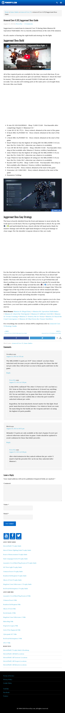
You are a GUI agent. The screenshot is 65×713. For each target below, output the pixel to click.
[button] (57, 3)
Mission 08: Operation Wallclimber (45, 311)
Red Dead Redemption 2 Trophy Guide (15, 588)
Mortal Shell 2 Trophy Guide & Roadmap (16, 650)
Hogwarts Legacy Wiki (10, 626)
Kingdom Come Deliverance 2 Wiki (14, 617)
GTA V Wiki (6, 643)
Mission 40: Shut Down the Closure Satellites (36, 319)
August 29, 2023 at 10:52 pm (15, 428)
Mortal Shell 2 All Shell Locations (13, 654)
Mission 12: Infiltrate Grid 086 (42, 314)
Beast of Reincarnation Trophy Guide (15, 554)
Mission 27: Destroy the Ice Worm (31, 316)
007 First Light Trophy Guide (12, 567)
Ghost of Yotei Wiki (9, 609)
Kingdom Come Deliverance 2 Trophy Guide (17, 584)
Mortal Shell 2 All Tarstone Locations (15, 657)
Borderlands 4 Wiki (9, 613)
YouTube (6, 689)
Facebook (6, 692)
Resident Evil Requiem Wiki (11, 604)
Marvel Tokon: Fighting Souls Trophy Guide (17, 550)
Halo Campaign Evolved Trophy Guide (15, 559)
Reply (8, 373)
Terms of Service (8, 676)
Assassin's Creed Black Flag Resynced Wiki (16, 596)
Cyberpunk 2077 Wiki (10, 634)
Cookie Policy (7, 683)
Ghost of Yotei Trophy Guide (12, 580)
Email (6, 514)
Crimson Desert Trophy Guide (13, 571)
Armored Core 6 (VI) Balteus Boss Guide (51, 332)
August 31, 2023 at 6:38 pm (17, 452)
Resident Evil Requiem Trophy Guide (14, 576)
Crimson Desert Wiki (10, 600)
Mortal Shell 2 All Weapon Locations (14, 661)
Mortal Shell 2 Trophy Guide (12, 546)
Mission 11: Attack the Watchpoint (17, 314)
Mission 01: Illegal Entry (22, 311)
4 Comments (28, 24)
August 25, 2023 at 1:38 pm (17, 382)
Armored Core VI (17, 343)
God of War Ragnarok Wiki (11, 630)
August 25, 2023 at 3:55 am (14, 356)
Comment (7, 483)
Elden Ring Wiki (8, 621)
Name (6, 504)
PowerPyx (12, 380)
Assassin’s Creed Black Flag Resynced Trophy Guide (19, 563)
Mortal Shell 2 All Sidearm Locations (15, 665)
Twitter (5, 696)
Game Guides (28, 343)
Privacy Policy (7, 679)
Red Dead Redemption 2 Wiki (12, 638)
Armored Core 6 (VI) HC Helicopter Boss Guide (15, 332)
